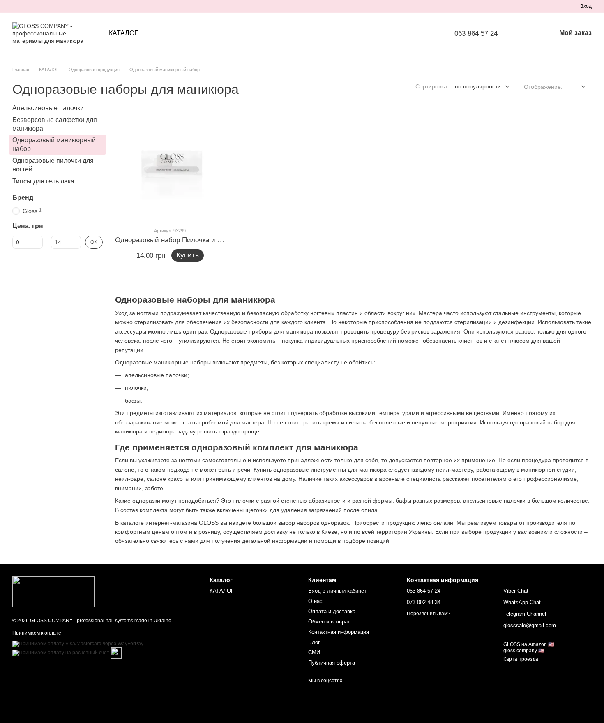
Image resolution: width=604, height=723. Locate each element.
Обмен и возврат (329, 622)
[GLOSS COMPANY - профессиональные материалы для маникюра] (53, 591)
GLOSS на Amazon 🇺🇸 (528, 644)
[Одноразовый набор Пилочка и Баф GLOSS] (170, 165)
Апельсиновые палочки (48, 107)
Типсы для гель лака (43, 181)
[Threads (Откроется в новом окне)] (65, 6)
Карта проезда (520, 659)
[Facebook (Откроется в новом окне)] (35, 6)
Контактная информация (338, 632)
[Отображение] (577, 87)
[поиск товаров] (528, 33)
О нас (315, 601)
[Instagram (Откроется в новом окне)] (15, 6)
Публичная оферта (331, 663)
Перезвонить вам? (428, 613)
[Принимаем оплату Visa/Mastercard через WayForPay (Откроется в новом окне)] (77, 644)
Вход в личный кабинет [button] (337, 591)
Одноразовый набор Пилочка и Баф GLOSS (186, 240)
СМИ (314, 652)
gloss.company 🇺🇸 (523, 650)
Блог (314, 642)
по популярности (478, 86)
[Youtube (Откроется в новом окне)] (45, 6)
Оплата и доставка (331, 611)
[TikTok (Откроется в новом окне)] (25, 6)
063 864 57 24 (476, 33)
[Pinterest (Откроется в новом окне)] (55, 6)
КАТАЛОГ (123, 33)
